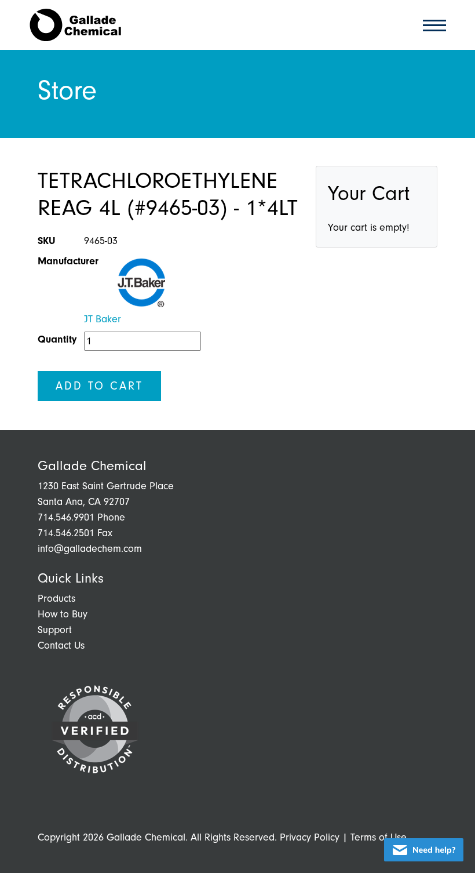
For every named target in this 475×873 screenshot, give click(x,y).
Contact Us (61, 645)
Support (55, 630)
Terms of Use (378, 837)
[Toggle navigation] (431, 24)
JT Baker (102, 319)
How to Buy (62, 614)
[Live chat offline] (423, 849)
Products (56, 598)
